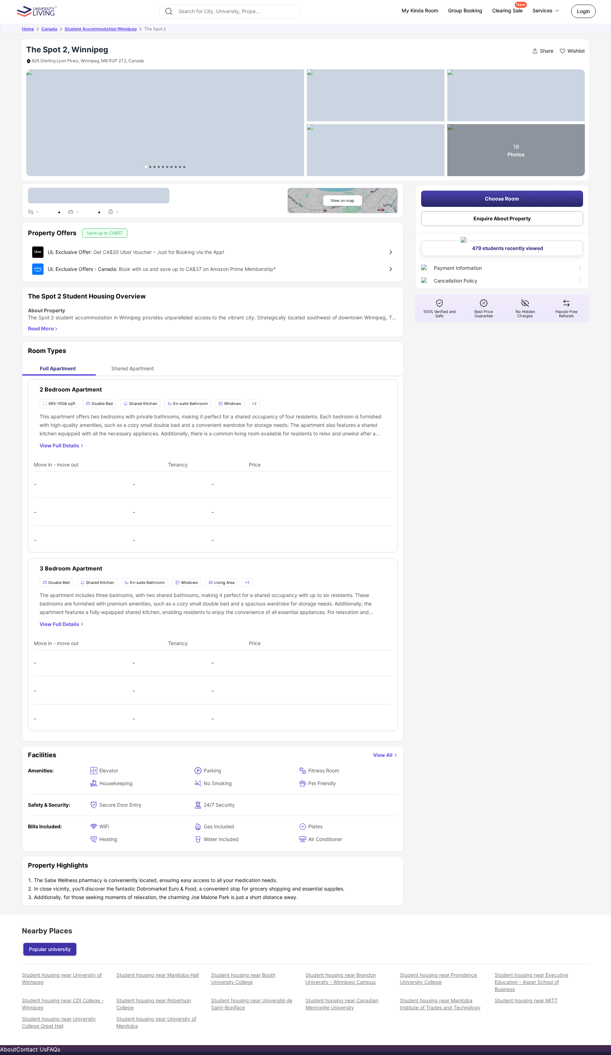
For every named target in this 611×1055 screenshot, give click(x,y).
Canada (49, 28)
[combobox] (229, 11)
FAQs (53, 1049)
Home (28, 28)
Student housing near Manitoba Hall (157, 975)
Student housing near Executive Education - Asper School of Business (531, 982)
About (8, 1049)
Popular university (50, 949)
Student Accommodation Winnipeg (101, 28)
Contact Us (31, 1049)
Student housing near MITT (526, 1000)
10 (184, 167)
